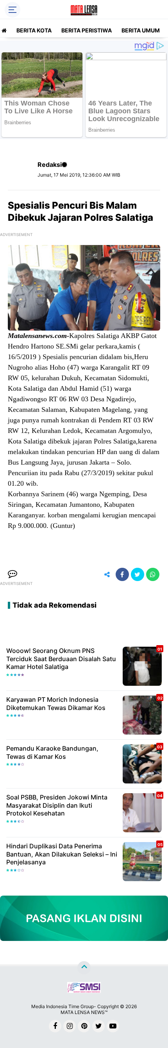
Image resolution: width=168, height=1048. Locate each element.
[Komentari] (12, 574)
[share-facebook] (122, 574)
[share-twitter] (137, 574)
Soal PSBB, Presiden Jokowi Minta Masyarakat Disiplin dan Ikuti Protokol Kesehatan (56, 805)
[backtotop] (84, 968)
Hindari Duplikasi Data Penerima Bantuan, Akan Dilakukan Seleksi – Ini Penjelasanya (61, 854)
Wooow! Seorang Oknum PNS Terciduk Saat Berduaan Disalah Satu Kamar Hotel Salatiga (61, 659)
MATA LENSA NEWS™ (84, 1012)
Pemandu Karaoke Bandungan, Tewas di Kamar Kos (52, 752)
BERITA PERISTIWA (86, 30)
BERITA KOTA (34, 30)
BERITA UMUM (141, 30)
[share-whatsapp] (152, 574)
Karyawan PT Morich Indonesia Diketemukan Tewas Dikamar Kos (55, 704)
